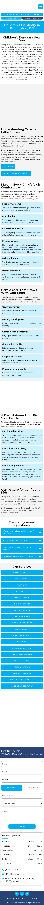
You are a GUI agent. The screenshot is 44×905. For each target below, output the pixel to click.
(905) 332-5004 (11, 18)
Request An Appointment (32, 18)
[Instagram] (22, 894)
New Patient (11, 788)
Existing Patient (32, 788)
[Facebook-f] (17, 894)
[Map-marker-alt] (27, 894)
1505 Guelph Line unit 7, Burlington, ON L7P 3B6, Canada (22, 14)
